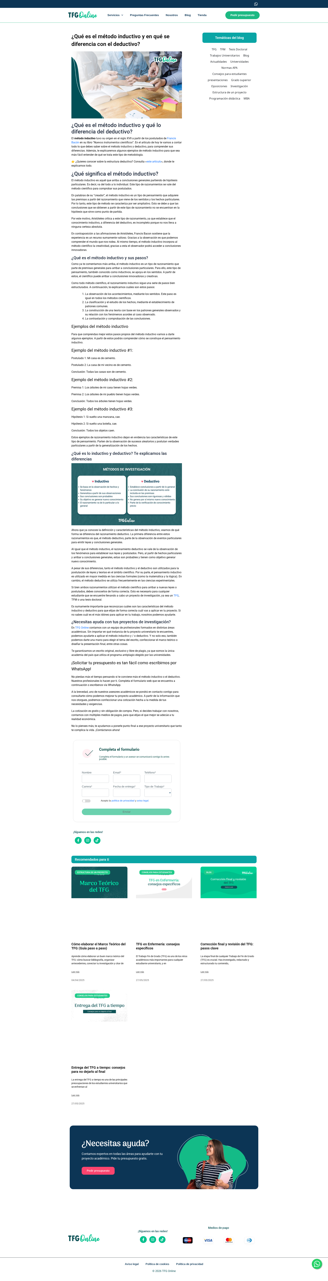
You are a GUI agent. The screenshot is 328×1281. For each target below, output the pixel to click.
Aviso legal (132, 1264)
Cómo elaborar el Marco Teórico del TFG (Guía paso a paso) (98, 946)
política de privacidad (123, 800)
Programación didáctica (224, 98)
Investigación (239, 86)
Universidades (239, 61)
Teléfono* (150, 772)
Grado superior (241, 80)
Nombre (87, 772)
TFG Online (82, 627)
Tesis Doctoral (238, 49)
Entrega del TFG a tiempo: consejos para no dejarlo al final (98, 1069)
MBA (247, 98)
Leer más (75, 972)
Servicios (113, 15)
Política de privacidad (189, 1264)
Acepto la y (125, 800)
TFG (176, 595)
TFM (223, 49)
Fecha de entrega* (124, 786)
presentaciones (218, 80)
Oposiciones (219, 86)
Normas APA (229, 67)
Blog (188, 15)
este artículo (154, 161)
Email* (117, 772)
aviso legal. (143, 800)
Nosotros (172, 15)
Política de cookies (157, 1264)
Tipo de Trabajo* (154, 786)
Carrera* (87, 786)
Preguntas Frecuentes (144, 15)
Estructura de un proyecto (230, 92)
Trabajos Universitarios (225, 55)
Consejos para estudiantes (229, 74)
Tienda (202, 15)
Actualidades (218, 61)
